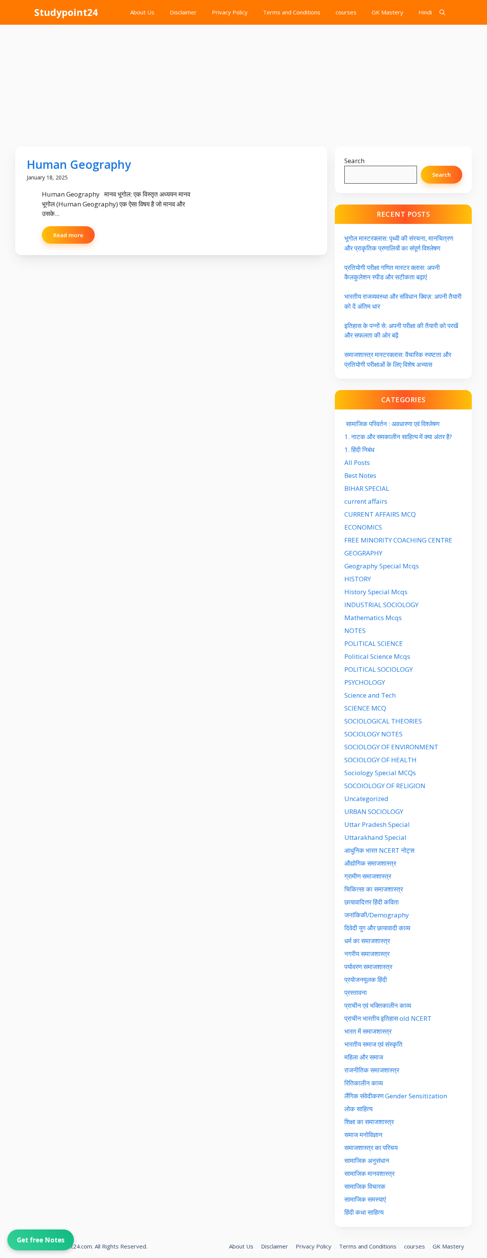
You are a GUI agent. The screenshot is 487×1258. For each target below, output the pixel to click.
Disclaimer (183, 12)
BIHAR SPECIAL (366, 488)
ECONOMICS (363, 527)
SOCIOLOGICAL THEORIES (383, 721)
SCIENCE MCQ (365, 708)
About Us (142, 12)
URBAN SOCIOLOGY (373, 811)
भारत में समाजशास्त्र (368, 1031)
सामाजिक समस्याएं (365, 1199)
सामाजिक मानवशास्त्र (369, 1173)
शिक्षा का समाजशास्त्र (369, 1121)
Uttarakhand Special (375, 837)
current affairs (365, 501)
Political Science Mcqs (377, 656)
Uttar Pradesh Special (377, 824)
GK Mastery (387, 12)
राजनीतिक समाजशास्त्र (371, 1070)
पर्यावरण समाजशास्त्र (368, 966)
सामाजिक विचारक (364, 1186)
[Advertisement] (243, 82)
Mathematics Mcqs (373, 617)
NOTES (355, 630)
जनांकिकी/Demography (376, 915)
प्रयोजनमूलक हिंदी (365, 979)
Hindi (425, 12)
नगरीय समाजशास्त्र (367, 953)
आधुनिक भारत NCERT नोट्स (379, 850)
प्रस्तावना (355, 992)
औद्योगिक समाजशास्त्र (370, 863)
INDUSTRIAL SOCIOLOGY (381, 604)
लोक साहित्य (359, 1108)
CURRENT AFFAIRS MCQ (380, 514)
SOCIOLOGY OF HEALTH (380, 759)
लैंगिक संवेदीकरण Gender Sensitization (395, 1095)
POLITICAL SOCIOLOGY (378, 669)
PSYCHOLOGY (364, 682)
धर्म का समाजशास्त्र (367, 940)
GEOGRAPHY (363, 553)
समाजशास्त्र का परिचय (371, 1147)
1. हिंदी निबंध (359, 449)
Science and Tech (370, 695)
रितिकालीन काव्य (364, 1083)
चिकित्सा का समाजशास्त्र (373, 889)
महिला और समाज (363, 1057)
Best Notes (360, 475)
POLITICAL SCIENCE (373, 643)
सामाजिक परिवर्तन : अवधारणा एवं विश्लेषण (391, 423)
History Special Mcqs (375, 591)
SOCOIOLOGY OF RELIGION (384, 785)
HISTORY (357, 578)
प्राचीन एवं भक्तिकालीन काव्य (378, 1005)
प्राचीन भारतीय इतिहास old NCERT (387, 1018)
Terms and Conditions (291, 12)
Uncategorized (366, 798)
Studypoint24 (66, 12)
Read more (68, 235)
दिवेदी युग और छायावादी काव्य (377, 927)
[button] (442, 12)
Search (354, 160)
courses (346, 12)
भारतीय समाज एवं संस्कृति (373, 1044)
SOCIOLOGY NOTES (373, 734)
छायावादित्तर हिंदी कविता (372, 902)
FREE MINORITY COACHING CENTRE (398, 540)
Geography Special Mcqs (381, 566)
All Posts (357, 462)
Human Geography (79, 164)
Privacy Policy (230, 12)
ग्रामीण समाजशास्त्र (367, 876)
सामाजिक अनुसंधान (366, 1160)
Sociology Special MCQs (380, 772)
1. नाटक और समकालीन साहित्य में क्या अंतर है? (398, 436)
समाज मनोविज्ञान (363, 1134)
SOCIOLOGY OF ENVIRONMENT (391, 746)
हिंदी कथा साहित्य (364, 1212)
